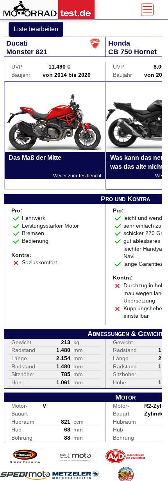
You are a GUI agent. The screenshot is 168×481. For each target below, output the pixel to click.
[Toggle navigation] (147, 10)
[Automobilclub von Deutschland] (125, 456)
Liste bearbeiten (36, 29)
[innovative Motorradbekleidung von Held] (25, 456)
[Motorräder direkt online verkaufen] (75, 456)
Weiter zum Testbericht (77, 176)
